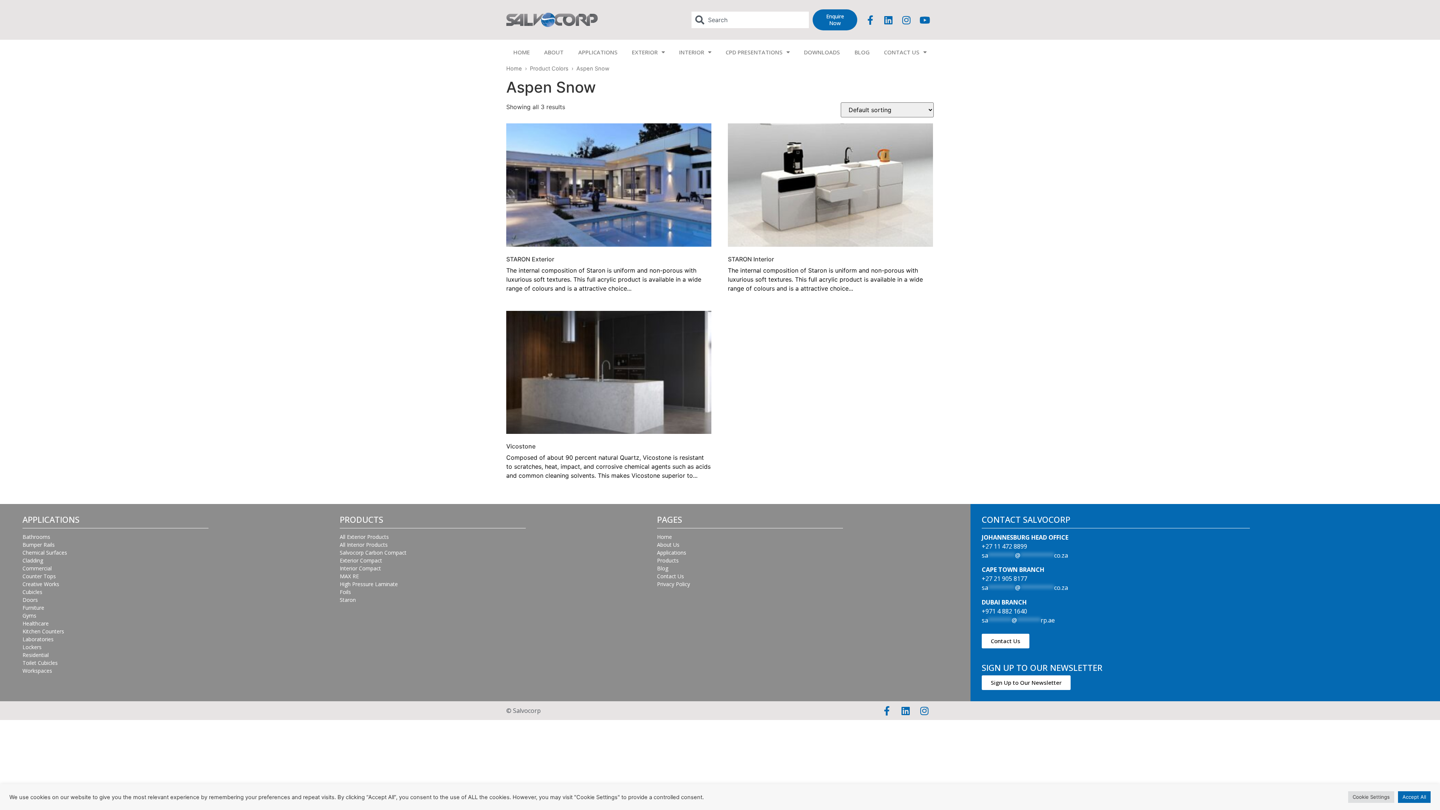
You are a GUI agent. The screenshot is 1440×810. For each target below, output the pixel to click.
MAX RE (349, 576)
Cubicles (32, 592)
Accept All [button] (1414, 797)
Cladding (32, 560)
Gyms (29, 615)
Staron (348, 599)
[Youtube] (924, 19)
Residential (35, 654)
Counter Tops (39, 576)
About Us (668, 544)
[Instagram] (906, 19)
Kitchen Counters (43, 631)
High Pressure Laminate (369, 584)
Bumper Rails (38, 544)
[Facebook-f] (870, 19)
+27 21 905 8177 (1004, 578)
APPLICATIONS (598, 52)
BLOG (862, 52)
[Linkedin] (888, 19)
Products (668, 560)
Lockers (32, 647)
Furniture (33, 607)
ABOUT (554, 52)
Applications (671, 552)
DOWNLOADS (822, 52)
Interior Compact (360, 568)
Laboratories (38, 639)
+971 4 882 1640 (1004, 611)
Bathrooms (36, 536)
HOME (521, 52)
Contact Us (670, 576)
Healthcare (35, 623)
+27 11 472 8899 (1004, 546)
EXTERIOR (645, 52)
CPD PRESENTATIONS (754, 52)
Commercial (37, 568)
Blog (662, 568)
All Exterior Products (364, 536)
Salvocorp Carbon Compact (373, 552)
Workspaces (37, 670)
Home (514, 68)
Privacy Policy (673, 584)
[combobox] (750, 20)
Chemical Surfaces (44, 552)
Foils (345, 592)
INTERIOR (691, 52)
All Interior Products (364, 544)
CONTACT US (902, 52)
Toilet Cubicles (40, 662)
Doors (30, 599)
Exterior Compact (361, 560)
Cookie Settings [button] (1371, 797)
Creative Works (40, 584)
